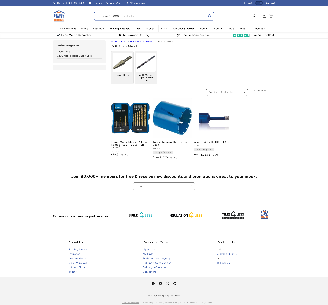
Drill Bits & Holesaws (141, 41)
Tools (123, 41)
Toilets (73, 271)
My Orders (149, 254)
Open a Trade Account (196, 35)
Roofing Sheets (78, 249)
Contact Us (149, 271)
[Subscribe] (191, 186)
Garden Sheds (77, 258)
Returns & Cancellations (157, 262)
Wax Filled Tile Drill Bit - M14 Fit (211, 142)
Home (114, 41)
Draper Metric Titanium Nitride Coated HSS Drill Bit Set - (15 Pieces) (129, 145)
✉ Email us (223, 262)
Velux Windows (78, 262)
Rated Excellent (263, 35)
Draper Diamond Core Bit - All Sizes (170, 144)
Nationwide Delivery (136, 35)
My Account (150, 249)
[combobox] (154, 16)
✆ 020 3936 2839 (227, 254)
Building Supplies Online (168, 296)
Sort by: (213, 92)
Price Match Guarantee (76, 35)
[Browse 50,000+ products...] (210, 16)
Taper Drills (63, 51)
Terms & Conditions (130, 303)
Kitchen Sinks (77, 267)
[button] (68, 28)
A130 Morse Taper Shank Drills (74, 56)
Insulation (74, 254)
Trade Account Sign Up (157, 258)
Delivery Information (155, 267)
